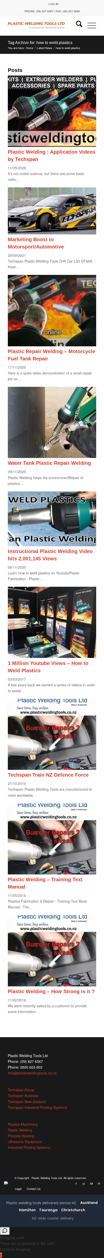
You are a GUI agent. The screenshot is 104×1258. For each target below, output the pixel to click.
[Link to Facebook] (76, 1183)
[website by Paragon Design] (6, 1183)
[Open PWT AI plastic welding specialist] (5, 1231)
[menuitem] (53, 4)
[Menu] (89, 25)
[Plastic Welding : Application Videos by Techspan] (52, 145)
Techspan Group (21, 1089)
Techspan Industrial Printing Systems (37, 1107)
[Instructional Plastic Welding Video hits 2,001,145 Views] (52, 544)
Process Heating (21, 1135)
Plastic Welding (20, 1130)
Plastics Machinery (23, 1124)
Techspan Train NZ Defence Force (48, 775)
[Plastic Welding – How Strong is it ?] (52, 984)
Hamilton (27, 1210)
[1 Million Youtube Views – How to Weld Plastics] (52, 656)
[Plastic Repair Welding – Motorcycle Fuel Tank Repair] (52, 344)
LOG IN (53, 4)
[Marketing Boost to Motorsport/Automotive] (52, 232)
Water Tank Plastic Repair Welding (49, 463)
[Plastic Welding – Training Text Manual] (52, 872)
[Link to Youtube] (91, 1183)
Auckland (89, 1202)
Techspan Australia (23, 1095)
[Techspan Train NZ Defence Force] (52, 768)
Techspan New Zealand (27, 1101)
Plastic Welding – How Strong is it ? (51, 991)
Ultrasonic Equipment (25, 1141)
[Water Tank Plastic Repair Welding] (52, 456)
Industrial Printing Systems (29, 1147)
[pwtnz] (43, 25)
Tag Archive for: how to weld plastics (40, 42)
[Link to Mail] (99, 1183)
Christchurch (73, 1210)
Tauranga (48, 1210)
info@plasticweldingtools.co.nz (32, 1072)
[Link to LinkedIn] (84, 1183)
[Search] (76, 25)
